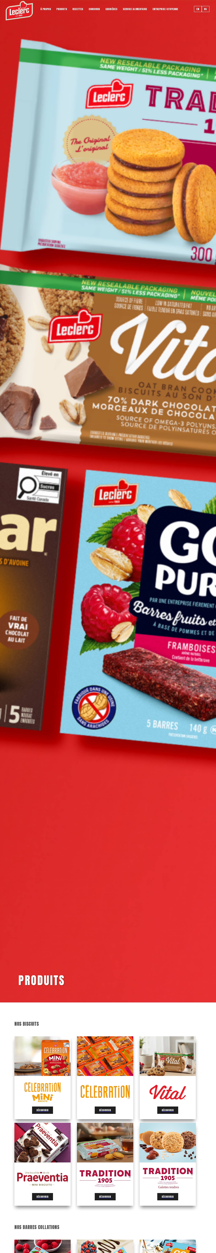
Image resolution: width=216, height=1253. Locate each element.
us (205, 9)
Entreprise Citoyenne (165, 9)
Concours (94, 9)
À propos (45, 9)
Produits (61, 9)
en (198, 9)
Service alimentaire (135, 9)
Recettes (78, 9)
